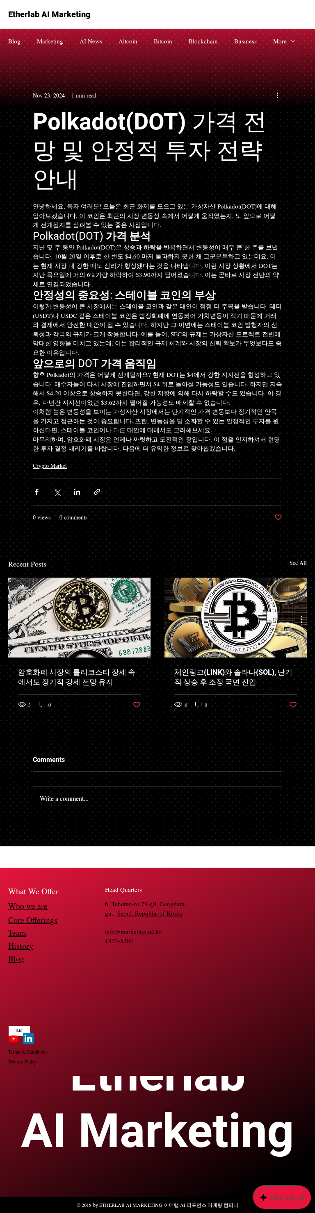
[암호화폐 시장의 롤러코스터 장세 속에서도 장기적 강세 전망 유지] (79, 618)
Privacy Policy (22, 1061)
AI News (91, 41)
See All (298, 563)
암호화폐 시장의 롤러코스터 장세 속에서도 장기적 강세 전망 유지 (76, 677)
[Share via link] (97, 492)
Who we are (28, 905)
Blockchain (203, 41)
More (280, 41)
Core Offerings (32, 919)
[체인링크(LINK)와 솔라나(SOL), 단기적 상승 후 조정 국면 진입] (235, 618)
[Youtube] (13, 1038)
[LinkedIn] (28, 1038)
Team (17, 932)
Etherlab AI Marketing (49, 14)
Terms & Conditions (28, 1051)
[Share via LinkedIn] (77, 492)
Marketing (50, 41)
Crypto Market (50, 465)
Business (245, 41)
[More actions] (277, 95)
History (20, 945)
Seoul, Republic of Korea (148, 913)
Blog (14, 41)
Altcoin (128, 41)
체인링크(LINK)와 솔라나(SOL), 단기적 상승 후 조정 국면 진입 (233, 677)
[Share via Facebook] (37, 492)
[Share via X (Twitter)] (57, 492)
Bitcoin (163, 41)
